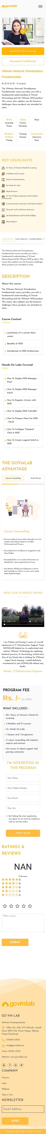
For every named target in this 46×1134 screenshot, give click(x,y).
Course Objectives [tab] (21, 239)
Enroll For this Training (23, 51)
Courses (5, 1078)
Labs (4, 1083)
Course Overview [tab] (8, 239)
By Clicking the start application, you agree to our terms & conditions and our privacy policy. (24, 819)
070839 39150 (13, 1040)
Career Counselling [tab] (13, 478)
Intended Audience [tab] (35, 239)
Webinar (5, 1089)
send (15, 1121)
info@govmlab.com (15, 1046)
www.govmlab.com (18, 1057)
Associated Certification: (23, 61)
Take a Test (7, 1095)
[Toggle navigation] (40, 6)
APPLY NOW (23, 833)
